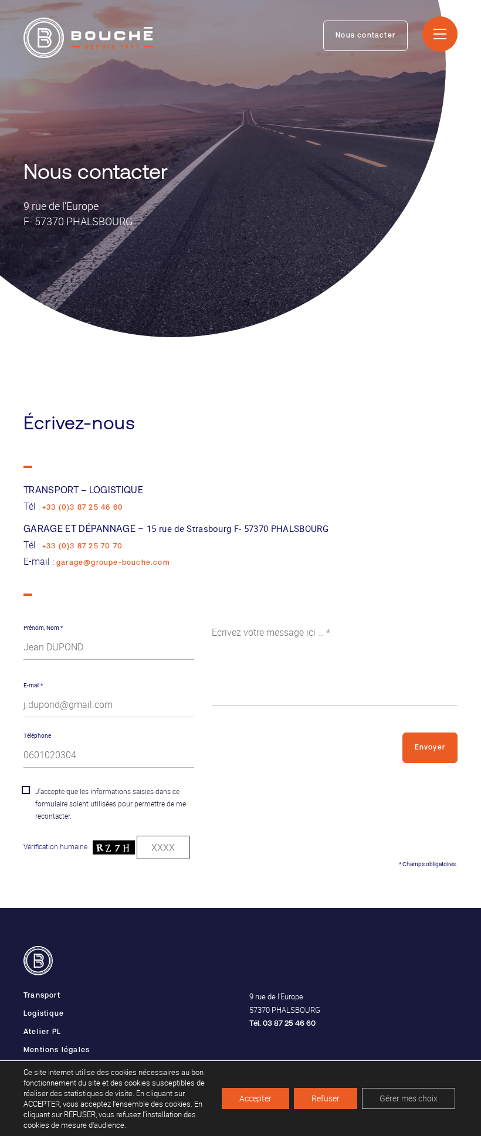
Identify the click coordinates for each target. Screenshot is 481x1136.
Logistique (43, 1014)
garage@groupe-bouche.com (113, 563)
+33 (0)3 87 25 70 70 (82, 546)
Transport (41, 995)
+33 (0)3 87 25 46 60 (82, 507)
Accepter (255, 1098)
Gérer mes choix (409, 1098)
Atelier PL (42, 1032)
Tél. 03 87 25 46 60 (282, 1024)
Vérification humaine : (58, 846)
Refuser (325, 1098)
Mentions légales (56, 1050)
